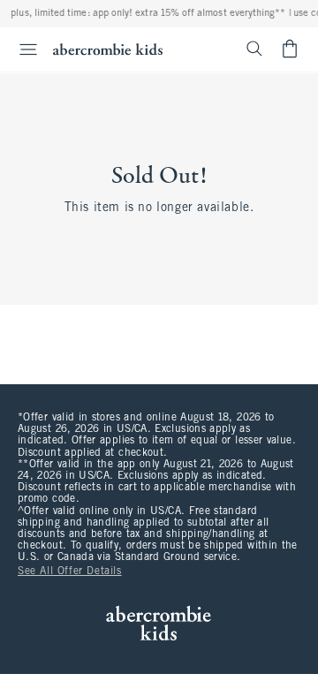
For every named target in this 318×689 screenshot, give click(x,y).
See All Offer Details (70, 571)
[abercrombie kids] (108, 49)
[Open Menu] (21, 49)
